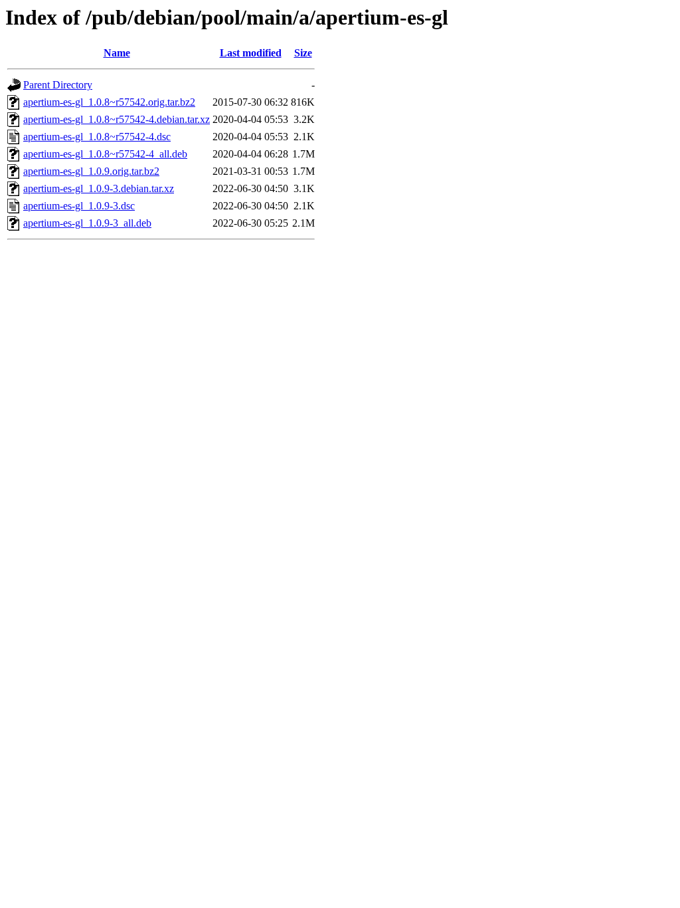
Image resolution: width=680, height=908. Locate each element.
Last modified (251, 52)
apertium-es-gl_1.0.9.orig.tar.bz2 (91, 171)
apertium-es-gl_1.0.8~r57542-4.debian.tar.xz (116, 119)
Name (117, 52)
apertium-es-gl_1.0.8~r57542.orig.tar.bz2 (109, 102)
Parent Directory (57, 84)
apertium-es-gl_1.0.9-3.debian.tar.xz (98, 188)
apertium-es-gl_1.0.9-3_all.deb (87, 223)
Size (303, 52)
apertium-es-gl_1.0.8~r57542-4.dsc (97, 136)
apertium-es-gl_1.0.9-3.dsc (79, 205)
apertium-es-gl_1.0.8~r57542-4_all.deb (105, 154)
